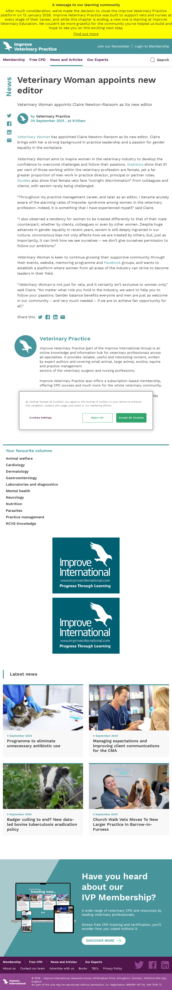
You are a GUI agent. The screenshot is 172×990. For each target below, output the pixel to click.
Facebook (112, 262)
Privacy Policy (112, 968)
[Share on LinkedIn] (7, 132)
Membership (14, 60)
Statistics (134, 164)
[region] (86, 410)
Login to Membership (152, 46)
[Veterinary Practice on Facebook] (152, 965)
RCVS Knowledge (21, 523)
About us (9, 968)
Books (83, 968)
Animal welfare (19, 458)
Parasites (14, 510)
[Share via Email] (7, 140)
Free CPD (37, 60)
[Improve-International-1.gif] (86, 565)
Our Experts (97, 60)
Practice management (25, 517)
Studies (23, 180)
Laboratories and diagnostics (32, 484)
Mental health (18, 491)
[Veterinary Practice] (25, 375)
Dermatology (17, 471)
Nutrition (14, 504)
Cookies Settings (40, 417)
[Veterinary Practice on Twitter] (139, 965)
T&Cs (95, 968)
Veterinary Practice (53, 116)
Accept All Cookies (131, 417)
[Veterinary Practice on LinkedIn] (165, 965)
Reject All (97, 417)
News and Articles (66, 60)
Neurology (15, 497)
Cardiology (15, 465)
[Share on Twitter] (7, 115)
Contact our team (32, 968)
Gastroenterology (21, 478)
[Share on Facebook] (7, 124)
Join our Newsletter (113, 46)
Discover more (100, 941)
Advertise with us (61, 968)
